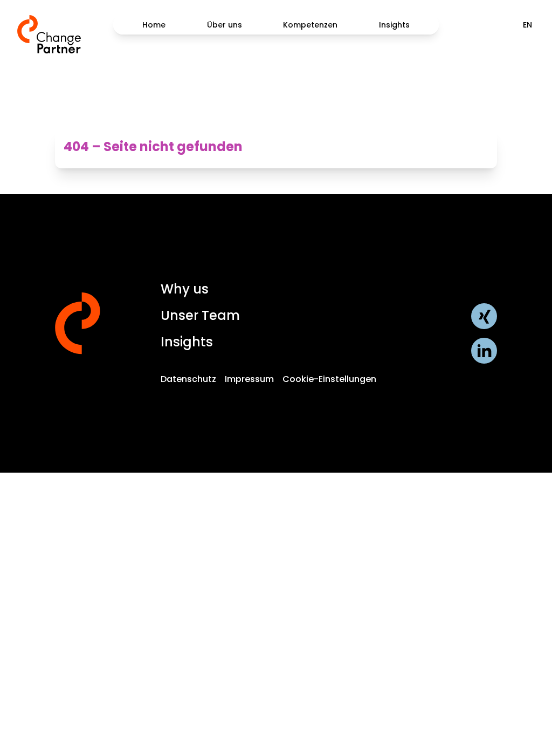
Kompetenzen (310, 24)
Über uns (224, 24)
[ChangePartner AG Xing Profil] (484, 316)
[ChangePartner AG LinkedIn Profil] (484, 351)
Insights (394, 24)
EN (527, 24)
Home (153, 24)
